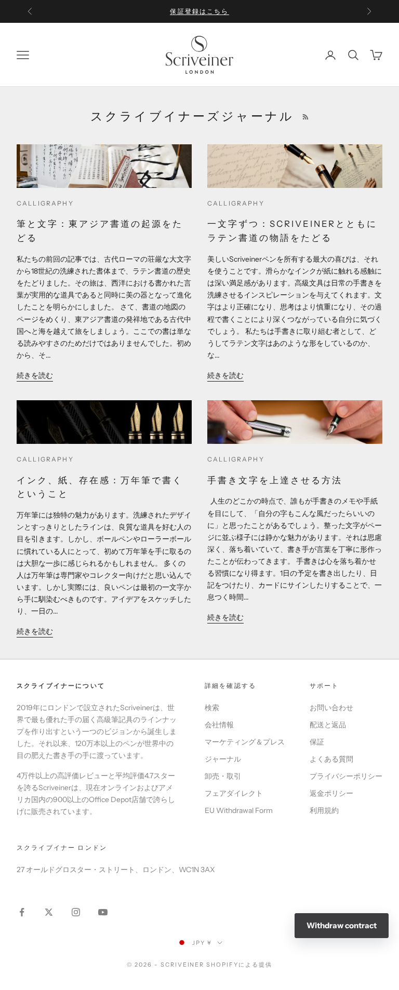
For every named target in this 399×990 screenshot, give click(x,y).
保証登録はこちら (199, 11)
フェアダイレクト (234, 793)
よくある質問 (331, 759)
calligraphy (45, 203)
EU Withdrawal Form (239, 810)
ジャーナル (223, 759)
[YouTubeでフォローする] (103, 912)
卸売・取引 (223, 776)
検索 (212, 707)
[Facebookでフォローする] (22, 912)
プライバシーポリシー (346, 776)
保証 (317, 742)
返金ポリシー (331, 793)
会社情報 (219, 724)
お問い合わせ (331, 707)
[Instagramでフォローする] (76, 912)
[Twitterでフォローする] (49, 912)
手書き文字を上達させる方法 (274, 480)
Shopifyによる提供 (239, 964)
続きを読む (35, 375)
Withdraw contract (342, 925)
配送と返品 (328, 724)
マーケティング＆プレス (245, 742)
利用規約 (324, 810)
